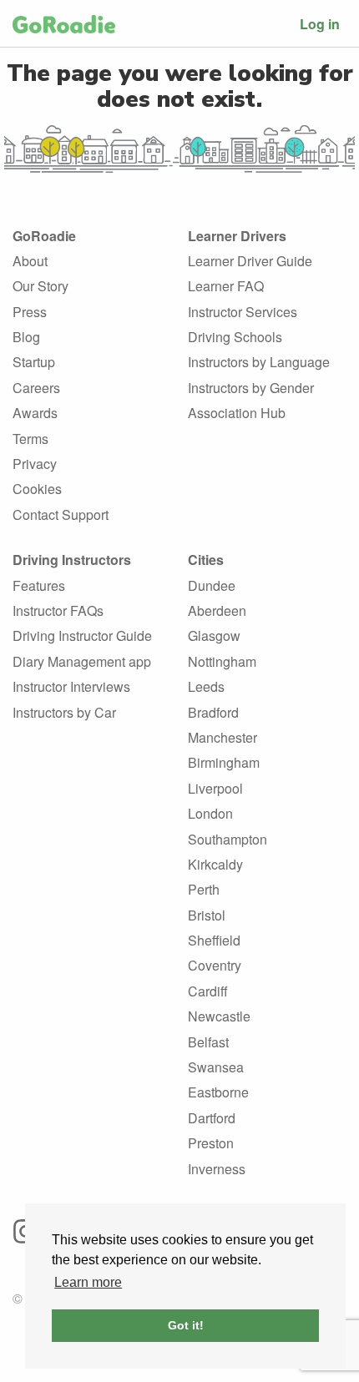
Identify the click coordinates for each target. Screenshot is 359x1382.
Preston (211, 1143)
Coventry (214, 965)
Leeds (206, 686)
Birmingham (224, 762)
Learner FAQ (226, 285)
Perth (204, 889)
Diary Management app (82, 661)
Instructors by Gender (251, 387)
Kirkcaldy (215, 864)
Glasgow (214, 635)
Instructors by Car (64, 712)
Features (39, 585)
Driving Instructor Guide (82, 635)
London (210, 813)
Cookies (37, 488)
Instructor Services (242, 311)
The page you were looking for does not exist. (180, 86)
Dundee (211, 585)
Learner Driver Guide (250, 260)
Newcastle (219, 1016)
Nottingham (222, 661)
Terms (30, 438)
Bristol (206, 915)
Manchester (222, 737)
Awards (35, 412)
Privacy (35, 463)
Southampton (227, 839)
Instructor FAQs (58, 610)
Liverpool (215, 788)
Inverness (216, 1168)
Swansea (216, 1067)
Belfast (208, 1042)
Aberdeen (217, 610)
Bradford (213, 712)
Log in (320, 23)
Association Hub (237, 412)
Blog (26, 336)
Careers (36, 387)
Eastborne (218, 1092)
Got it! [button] (186, 1325)
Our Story (40, 285)
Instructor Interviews (71, 686)
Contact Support (61, 514)
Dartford (211, 1117)
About (30, 260)
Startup (34, 361)
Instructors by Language (259, 361)
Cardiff (208, 991)
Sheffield (214, 940)
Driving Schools (235, 336)
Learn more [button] (88, 1282)
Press (30, 311)
